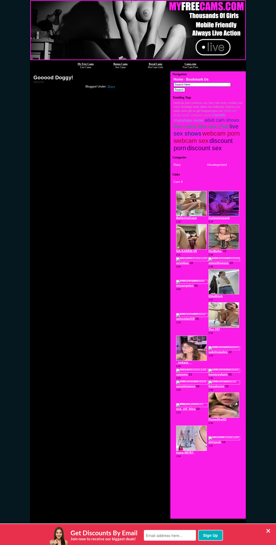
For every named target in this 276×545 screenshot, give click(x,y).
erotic (186, 115)
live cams (185, 126)
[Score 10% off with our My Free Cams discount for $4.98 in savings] (138, 59)
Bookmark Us (197, 79)
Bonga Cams (120, 64)
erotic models (228, 103)
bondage (186, 106)
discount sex (204, 147)
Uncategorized (217, 164)
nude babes (200, 106)
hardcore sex (199, 103)
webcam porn (221, 133)
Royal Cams (155, 64)
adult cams (180, 110)
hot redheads (216, 106)
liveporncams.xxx (212, 110)
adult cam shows (221, 120)
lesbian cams (201, 115)
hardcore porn (182, 103)
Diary (111, 86)
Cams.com (190, 64)
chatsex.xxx (232, 106)
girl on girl (194, 110)
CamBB (218, 115)
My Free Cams (86, 64)
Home (178, 79)
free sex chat (213, 126)
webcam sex (191, 140)
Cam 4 (178, 181)
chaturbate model (189, 120)
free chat (214, 103)
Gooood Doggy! (53, 77)
